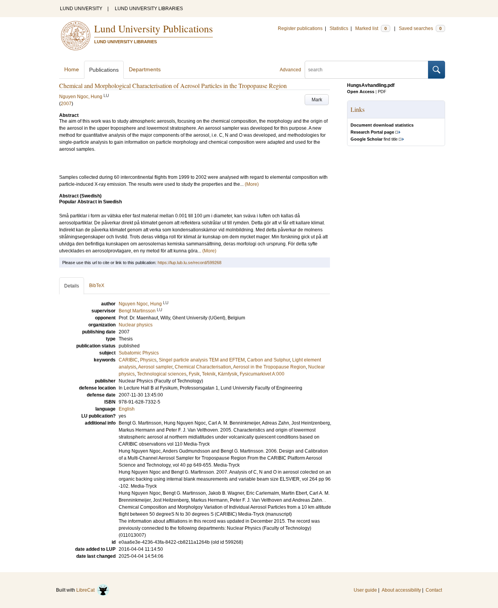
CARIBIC (128, 360)
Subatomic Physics (139, 353)
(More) (252, 184)
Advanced (290, 69)
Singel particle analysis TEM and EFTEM (202, 360)
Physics (148, 360)
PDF (382, 91)
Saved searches (420, 28)
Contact (434, 590)
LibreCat (86, 590)
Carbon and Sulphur (268, 360)
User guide (365, 590)
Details (71, 286)
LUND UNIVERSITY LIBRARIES (149, 8)
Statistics (339, 28)
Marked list (371, 28)
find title (374, 139)
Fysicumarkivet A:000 (262, 374)
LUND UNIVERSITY (81, 8)
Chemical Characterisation (203, 367)
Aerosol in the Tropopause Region (269, 367)
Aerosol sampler (155, 367)
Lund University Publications (153, 28)
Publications (104, 70)
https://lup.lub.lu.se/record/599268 (189, 262)
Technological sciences (161, 374)
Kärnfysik (227, 374)
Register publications (300, 28)
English (127, 409)
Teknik (209, 374)
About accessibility (401, 590)
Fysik (194, 374)
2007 (66, 103)
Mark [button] (317, 99)
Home (71, 69)
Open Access (360, 91)
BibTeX (96, 285)
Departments (145, 69)
